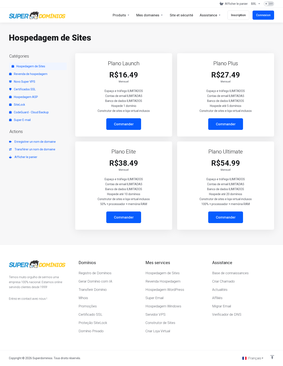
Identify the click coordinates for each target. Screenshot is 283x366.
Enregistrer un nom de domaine (34, 141)
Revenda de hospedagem (30, 74)
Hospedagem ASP (25, 97)
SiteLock (19, 104)
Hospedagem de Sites (30, 66)
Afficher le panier (25, 157)
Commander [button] (124, 124)
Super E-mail (22, 120)
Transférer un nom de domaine (34, 149)
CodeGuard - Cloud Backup (31, 112)
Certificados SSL (24, 89)
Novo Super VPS (24, 81)
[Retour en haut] (272, 357)
